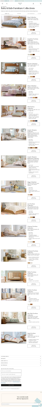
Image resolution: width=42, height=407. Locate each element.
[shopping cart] (41, 4)
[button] (7, 3)
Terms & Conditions (16, 381)
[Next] (25, 21)
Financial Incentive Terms (15, 388)
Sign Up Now (11, 385)
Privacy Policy (3, 382)
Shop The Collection (33, 33)
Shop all (7, 13)
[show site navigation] (2, 3)
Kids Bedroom (31, 13)
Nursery (19, 13)
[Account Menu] (33, 3)
